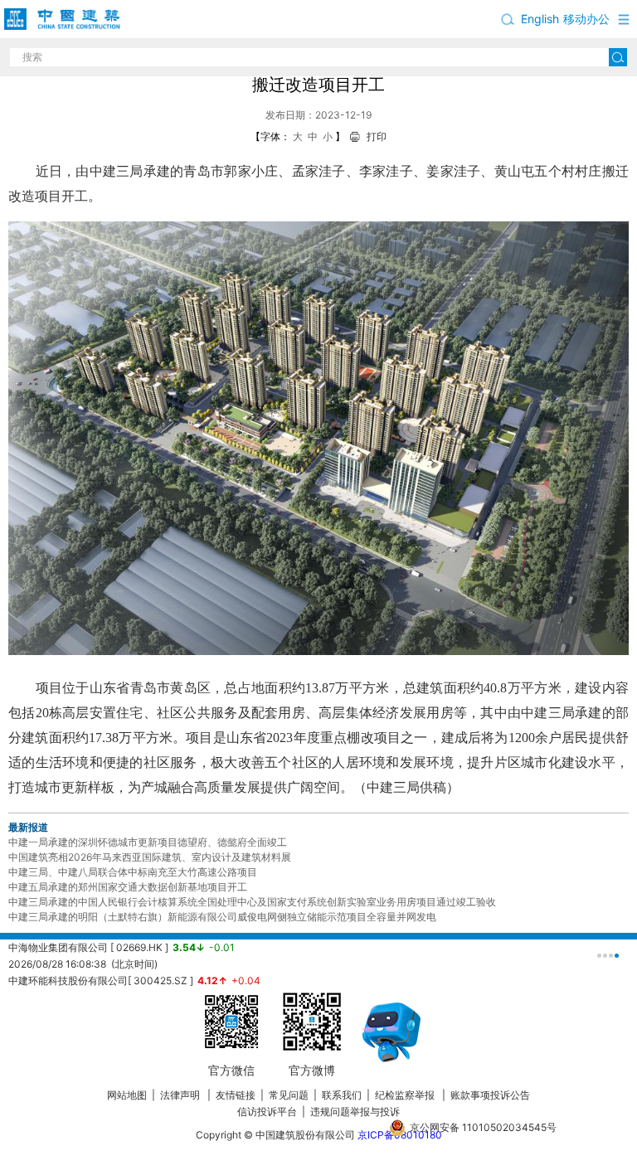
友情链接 (235, 1095)
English (540, 19)
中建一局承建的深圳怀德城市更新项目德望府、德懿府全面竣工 (147, 842)
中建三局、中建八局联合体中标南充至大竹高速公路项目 (132, 872)
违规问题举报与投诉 (355, 1111)
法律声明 (181, 1095)
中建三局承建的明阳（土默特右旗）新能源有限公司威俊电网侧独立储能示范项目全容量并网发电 (222, 916)
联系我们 (342, 1095)
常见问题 (289, 1095)
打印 (377, 136)
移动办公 (586, 19)
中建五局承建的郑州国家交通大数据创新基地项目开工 (127, 887)
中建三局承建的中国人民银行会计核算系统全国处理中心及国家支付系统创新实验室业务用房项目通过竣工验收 (252, 902)
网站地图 (127, 1095)
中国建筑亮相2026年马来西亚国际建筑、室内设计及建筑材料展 (149, 857)
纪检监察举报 (405, 1095)
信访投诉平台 (267, 1111)
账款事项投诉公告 (490, 1095)
